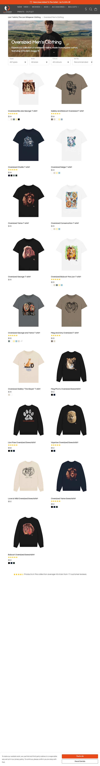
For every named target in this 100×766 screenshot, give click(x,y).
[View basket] (95, 9)
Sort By (76, 58)
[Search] (90, 9)
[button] (25, 62)
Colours (55, 58)
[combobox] (18, 62)
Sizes (33, 58)
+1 (22, 341)
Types (12, 58)
